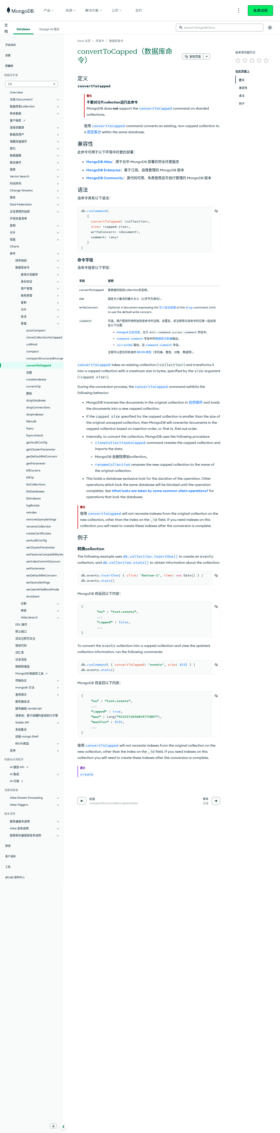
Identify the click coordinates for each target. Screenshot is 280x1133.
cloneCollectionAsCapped (44, 337)
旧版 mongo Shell (26, 736)
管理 (7, 846)
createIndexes (36, 379)
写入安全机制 (167, 307)
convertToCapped (38, 365)
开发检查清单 (18, 218)
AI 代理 (14, 781)
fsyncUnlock (34, 435)
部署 (7, 55)
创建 (29, 372)
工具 (7, 867)
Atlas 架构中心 (15, 877)
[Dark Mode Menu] (270, 28)
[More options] (206, 56)
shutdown (33, 596)
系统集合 (21, 729)
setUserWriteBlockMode (42, 589)
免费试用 (260, 10)
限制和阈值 (22, 666)
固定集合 (94, 132)
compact (32, 351)
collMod (31, 344)
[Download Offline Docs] (53, 1126)
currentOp (33, 386)
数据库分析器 (163, 338)
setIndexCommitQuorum (43, 561)
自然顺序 (196, 402)
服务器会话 (22, 701)
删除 (29, 393)
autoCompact (36, 330)
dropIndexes (34, 414)
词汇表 (19, 652)
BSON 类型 (144, 352)
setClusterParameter (40, 547)
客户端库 (15, 120)
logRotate (33, 505)
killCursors (33, 470)
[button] (31, 84)
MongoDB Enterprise (103, 170)
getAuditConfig (36, 442)
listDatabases (35, 491)
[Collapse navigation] (63, 1126)
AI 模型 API (17, 767)
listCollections (35, 484)
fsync (30, 428)
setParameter (35, 568)
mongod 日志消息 (128, 332)
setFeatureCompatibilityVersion (44, 554)
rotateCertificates (38, 533)
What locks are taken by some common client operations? (160, 491)
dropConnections (38, 407)
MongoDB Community (104, 178)
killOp (30, 477)
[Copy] (216, 211)
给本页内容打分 (245, 52)
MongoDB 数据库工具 (29, 673)
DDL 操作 (21, 624)
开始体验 (10, 45)
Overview (16, 92)
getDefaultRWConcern (41, 456)
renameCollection (38, 526)
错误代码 (21, 645)
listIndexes (33, 498)
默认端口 (21, 631)
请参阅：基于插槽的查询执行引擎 (36, 715)
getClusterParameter (40, 449)
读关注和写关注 (25, 638)
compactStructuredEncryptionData (44, 358)
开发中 (100, 40)
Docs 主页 (84, 40)
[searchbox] (219, 28)
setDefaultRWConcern (41, 575)
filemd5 (31, 421)
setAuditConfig (36, 540)
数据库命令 (116, 40)
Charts (14, 246)
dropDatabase (36, 400)
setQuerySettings (38, 582)
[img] (238, 60)
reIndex (31, 512)
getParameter (36, 463)
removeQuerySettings (41, 519)
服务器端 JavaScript (28, 708)
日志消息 (21, 659)
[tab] (23, 28)
